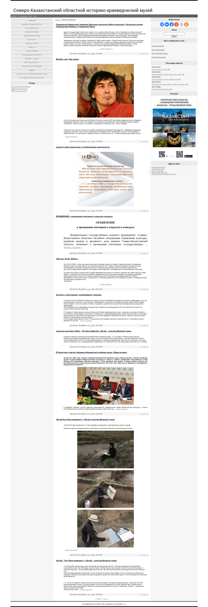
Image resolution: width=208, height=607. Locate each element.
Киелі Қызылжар (159, 57)
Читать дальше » (106, 49)
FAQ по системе (157, 170)
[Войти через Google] (181, 24)
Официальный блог (159, 167)
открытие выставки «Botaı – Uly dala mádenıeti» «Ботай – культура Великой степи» (93, 331)
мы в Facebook (158, 46)
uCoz (124, 604)
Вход (30, 16)
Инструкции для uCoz (159, 172)
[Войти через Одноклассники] (186, 24)
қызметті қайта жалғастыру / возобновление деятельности (83, 147)
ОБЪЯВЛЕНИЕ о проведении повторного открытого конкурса (84, 216)
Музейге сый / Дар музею (67, 59)
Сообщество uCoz (158, 169)
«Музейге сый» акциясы (160, 89)
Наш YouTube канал (160, 54)
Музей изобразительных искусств (164, 174)
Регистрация (22, 16)
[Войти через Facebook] (172, 24)
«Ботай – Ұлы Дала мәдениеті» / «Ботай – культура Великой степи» (86, 561)
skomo (89, 53)
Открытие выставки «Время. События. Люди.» (168, 84)
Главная (14, 16)
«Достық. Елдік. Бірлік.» (67, 259)
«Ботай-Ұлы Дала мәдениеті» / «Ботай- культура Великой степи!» (85, 419)
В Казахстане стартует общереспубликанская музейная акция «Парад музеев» (91, 352)
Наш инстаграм (158, 50)
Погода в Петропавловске (20, 86)
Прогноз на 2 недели (19, 91)
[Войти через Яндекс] (176, 24)
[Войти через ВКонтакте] (167, 24)
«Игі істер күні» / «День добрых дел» (165, 79)
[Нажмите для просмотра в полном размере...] (105, 117)
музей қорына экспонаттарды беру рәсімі (167, 74)
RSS (35, 16)
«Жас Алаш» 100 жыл (160, 69)
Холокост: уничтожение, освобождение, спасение (78, 295)
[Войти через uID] (162, 24)
